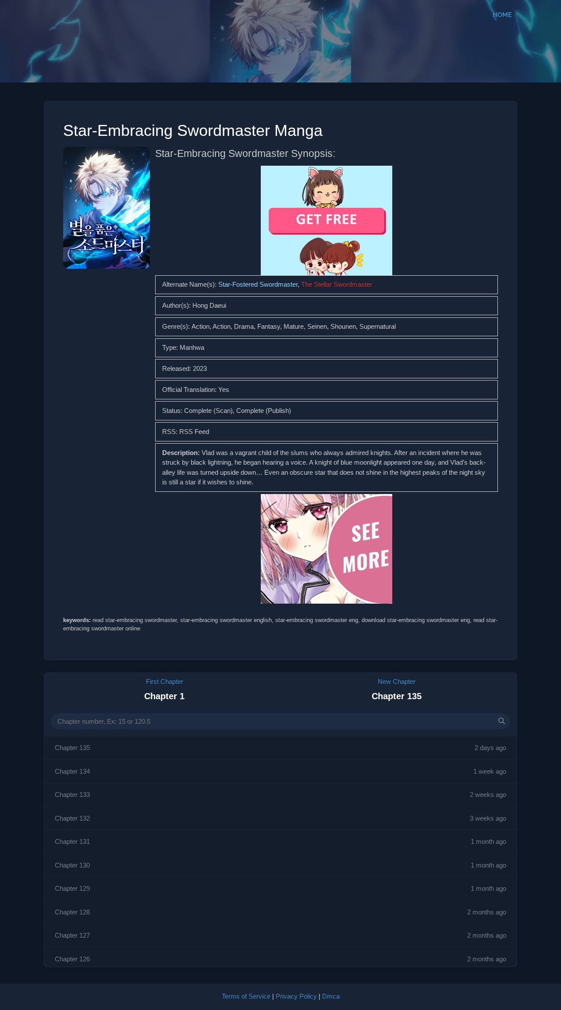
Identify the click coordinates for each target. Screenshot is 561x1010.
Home (502, 15)
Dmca (331, 996)
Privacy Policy (296, 996)
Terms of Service (246, 996)
